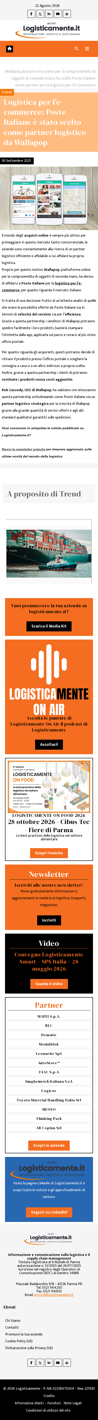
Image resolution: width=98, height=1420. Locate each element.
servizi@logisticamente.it (54, 1295)
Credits (49, 1396)
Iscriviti (49, 920)
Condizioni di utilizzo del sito (48, 1410)
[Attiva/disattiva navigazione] (87, 48)
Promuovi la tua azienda (23, 1334)
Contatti (12, 1327)
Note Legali (73, 1403)
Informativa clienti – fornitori (38, 1403)
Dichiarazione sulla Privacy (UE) (29, 1348)
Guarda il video (49, 984)
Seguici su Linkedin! (49, 1212)
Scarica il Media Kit (49, 626)
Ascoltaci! (49, 744)
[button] (76, 49)
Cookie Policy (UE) (19, 1341)
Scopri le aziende (49, 1145)
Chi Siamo (13, 1321)
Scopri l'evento (49, 853)
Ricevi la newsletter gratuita (23, 449)
